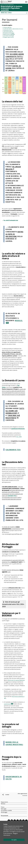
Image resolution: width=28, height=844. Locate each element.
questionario (7, 704)
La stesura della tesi (7, 27)
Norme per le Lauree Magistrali (16, 680)
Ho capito (14, 840)
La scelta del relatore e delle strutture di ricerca (13, 29)
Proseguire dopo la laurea (8, 37)
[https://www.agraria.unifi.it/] (8, 1)
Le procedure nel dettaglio (8, 35)
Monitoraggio (4, 812)
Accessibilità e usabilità (6, 810)
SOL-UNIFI (19, 436)
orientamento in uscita (14, 777)
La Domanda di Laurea (7, 30)
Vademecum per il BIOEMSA (9, 34)
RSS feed (3, 803)
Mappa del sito (4, 802)
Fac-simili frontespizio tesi (11, 220)
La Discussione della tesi (8, 31)
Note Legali (3, 809)
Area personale (4, 815)
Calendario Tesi (13, 449)
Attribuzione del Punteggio (8, 33)
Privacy (2, 807)
